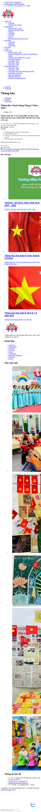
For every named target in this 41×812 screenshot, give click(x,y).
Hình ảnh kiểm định (14, 76)
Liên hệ (10, 359)
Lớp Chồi (11, 35)
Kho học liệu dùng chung (16, 30)
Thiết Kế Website (6, 790)
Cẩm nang (11, 357)
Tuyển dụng (12, 45)
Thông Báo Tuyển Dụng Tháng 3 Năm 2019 (19, 149)
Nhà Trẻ (10, 32)
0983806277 (18, 2)
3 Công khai (8, 51)
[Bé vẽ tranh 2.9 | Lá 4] (24, 581)
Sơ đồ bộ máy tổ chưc (15, 25)
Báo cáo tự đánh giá (14, 75)
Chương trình (9, 26)
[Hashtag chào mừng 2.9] (24, 661)
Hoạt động (8, 40)
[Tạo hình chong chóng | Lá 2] (24, 443)
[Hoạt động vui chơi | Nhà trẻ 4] (24, 743)
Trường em (8, 21)
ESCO (14, 790)
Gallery (7, 49)
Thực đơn (7, 47)
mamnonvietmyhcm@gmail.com (14, 4)
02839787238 (9, 2)
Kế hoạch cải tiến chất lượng (17, 78)
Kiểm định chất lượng (11, 66)
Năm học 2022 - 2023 (15, 52)
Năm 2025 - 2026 (13, 64)
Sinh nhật (11, 44)
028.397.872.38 (13, 781)
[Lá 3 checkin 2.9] (24, 513)
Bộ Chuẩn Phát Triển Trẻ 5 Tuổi (18, 38)
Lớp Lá (10, 37)
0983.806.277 (23, 781)
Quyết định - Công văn (15, 73)
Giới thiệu (11, 23)
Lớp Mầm (11, 33)
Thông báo (11, 42)
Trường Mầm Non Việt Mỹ (8, 123)
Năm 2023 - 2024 (13, 63)
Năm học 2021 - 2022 (15, 28)
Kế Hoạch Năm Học (14, 59)
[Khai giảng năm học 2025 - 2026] (24, 389)
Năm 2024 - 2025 (13, 61)
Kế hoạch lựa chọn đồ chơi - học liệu (19, 57)
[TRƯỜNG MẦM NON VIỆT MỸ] (8, 18)
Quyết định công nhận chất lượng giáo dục (21, 71)
